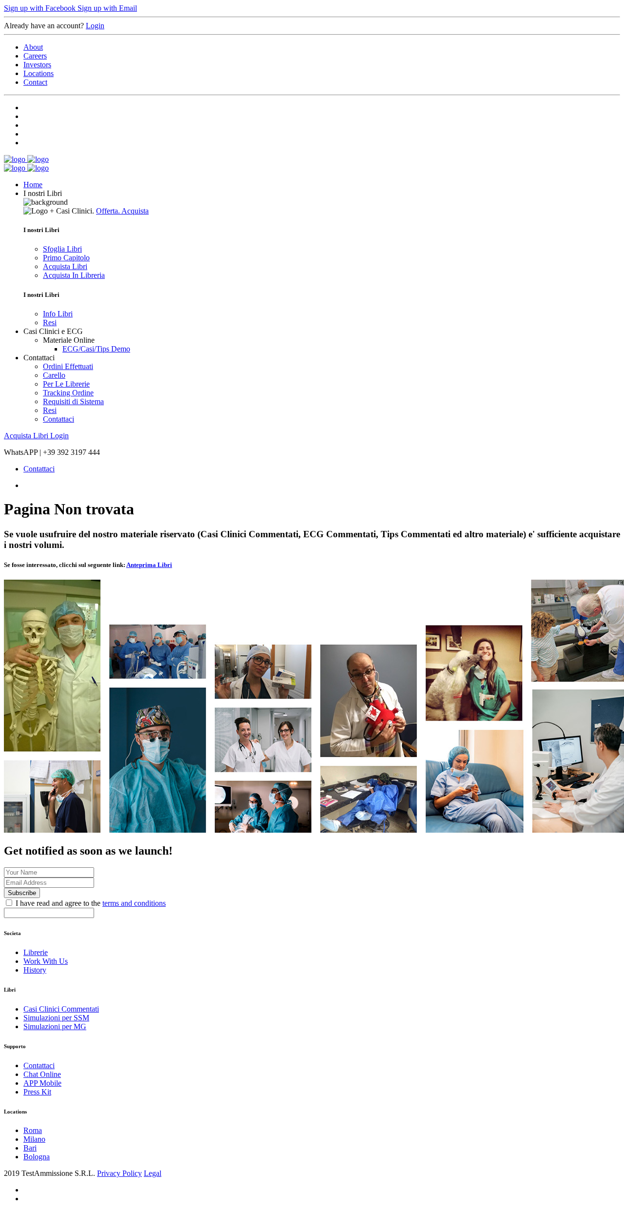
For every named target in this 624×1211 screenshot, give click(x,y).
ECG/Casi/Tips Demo (96, 349)
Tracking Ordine (68, 393)
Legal (152, 1173)
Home (32, 184)
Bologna (36, 1156)
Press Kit (37, 1092)
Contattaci (58, 419)
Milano (34, 1139)
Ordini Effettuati (68, 366)
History (34, 970)
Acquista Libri (65, 266)
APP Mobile (42, 1083)
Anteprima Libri (149, 564)
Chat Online (42, 1074)
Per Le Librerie (66, 384)
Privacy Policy (119, 1173)
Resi (50, 322)
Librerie (35, 952)
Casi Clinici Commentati (61, 1009)
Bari (30, 1148)
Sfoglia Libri (62, 249)
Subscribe (22, 893)
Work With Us (45, 961)
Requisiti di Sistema (73, 401)
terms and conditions (134, 903)
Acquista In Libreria (74, 275)
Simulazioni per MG (54, 1026)
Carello (54, 375)
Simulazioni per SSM (56, 1018)
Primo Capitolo (66, 258)
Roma (32, 1130)
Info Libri (58, 314)
